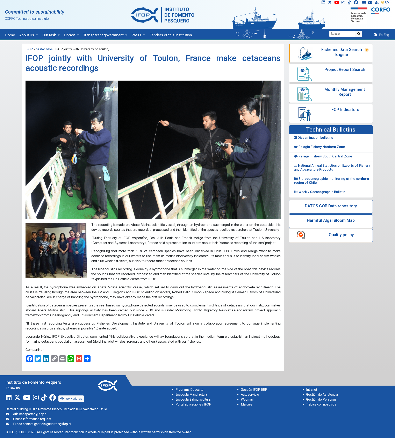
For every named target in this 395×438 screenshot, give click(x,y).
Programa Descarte (189, 390)
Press (137, 35)
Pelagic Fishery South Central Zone (325, 156)
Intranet (311, 390)
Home (10, 35)
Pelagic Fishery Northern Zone (321, 147)
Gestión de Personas (321, 399)
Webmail (247, 399)
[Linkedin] (322, 3)
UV (387, 2)
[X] (330, 3)
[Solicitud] (371, 3)
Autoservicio (250, 394)
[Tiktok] (350, 3)
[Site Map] (377, 3)
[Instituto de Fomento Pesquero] (162, 15)
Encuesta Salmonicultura (192, 399)
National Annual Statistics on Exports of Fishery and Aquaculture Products (332, 167)
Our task (49, 35)
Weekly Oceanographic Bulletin (321, 192)
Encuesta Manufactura (191, 394)
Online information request (32, 419)
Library (70, 35)
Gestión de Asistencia (322, 394)
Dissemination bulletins (315, 138)
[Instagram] (344, 3)
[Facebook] (357, 3)
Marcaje (246, 404)
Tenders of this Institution (171, 35)
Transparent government (103, 35)
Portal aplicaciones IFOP (193, 404)
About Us (27, 35)
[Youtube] (337, 3)
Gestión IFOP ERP (254, 390)
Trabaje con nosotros (321, 404)
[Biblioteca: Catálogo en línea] (364, 3)
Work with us (74, 398)
